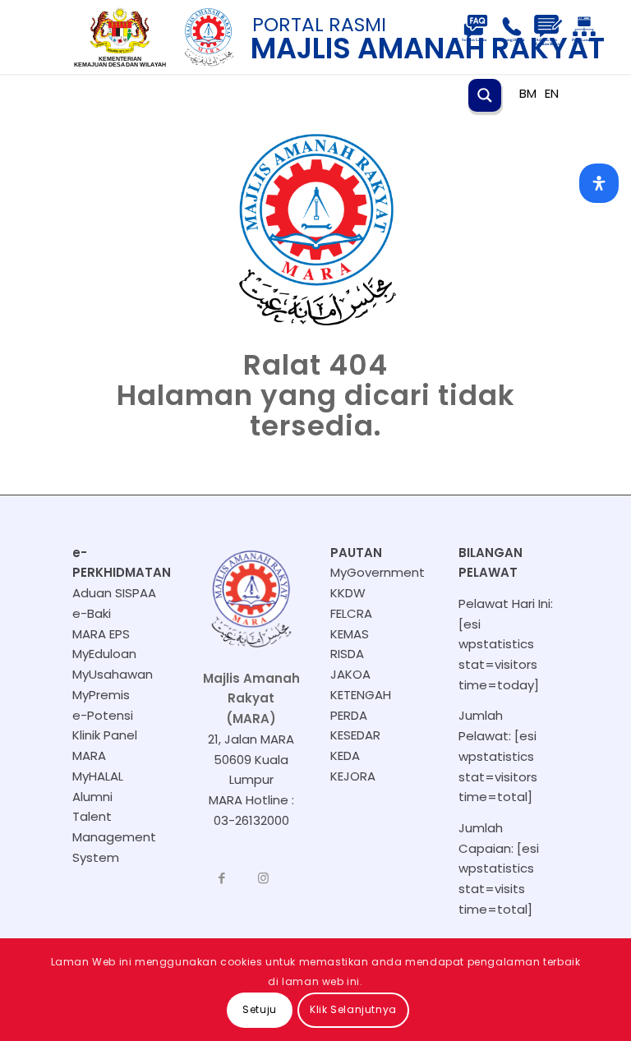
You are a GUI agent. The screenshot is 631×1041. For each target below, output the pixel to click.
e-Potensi (102, 715)
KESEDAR (355, 735)
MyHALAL (97, 776)
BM (528, 93)
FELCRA (351, 613)
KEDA (345, 755)
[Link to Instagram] (262, 878)
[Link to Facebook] (221, 878)
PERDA (348, 715)
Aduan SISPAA (114, 592)
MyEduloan (104, 653)
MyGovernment (377, 572)
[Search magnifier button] (484, 95)
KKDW (348, 592)
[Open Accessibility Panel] (599, 183)
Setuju (259, 1009)
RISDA (347, 653)
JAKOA (350, 674)
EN (552, 93)
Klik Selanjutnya (353, 1009)
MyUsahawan (112, 674)
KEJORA (352, 776)
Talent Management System (114, 837)
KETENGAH (360, 694)
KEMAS (349, 634)
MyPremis (101, 694)
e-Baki (91, 613)
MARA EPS (101, 634)
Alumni (92, 796)
